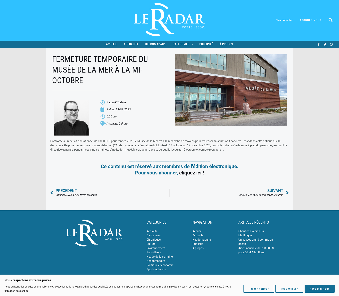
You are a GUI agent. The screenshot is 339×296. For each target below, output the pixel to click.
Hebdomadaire (155, 44)
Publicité (206, 44)
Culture (123, 123)
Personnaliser (259, 288)
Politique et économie (160, 265)
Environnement (156, 248)
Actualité (131, 44)
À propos (226, 44)
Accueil (111, 44)
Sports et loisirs (156, 269)
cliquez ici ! (191, 173)
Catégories (181, 44)
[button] (310, 20)
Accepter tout (319, 288)
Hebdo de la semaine (160, 256)
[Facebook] (318, 44)
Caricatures (154, 235)
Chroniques (154, 239)
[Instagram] (331, 44)
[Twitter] (325, 44)
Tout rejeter (289, 288)
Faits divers (154, 252)
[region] (169, 285)
